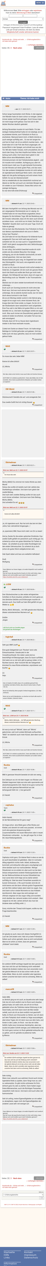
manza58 (10, 989)
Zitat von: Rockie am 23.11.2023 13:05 (16, 1053)
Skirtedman (11, 462)
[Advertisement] (23, 74)
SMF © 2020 (14, 1204)
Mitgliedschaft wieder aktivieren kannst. (23, 32)
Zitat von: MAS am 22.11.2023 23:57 (15, 470)
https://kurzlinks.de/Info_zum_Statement (15, 577)
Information (10, 1263)
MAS (8, 346)
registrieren (37, 10)
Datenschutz (31, 1257)
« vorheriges (31, 45)
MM (7, 106)
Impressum (30, 1255)
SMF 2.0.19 (7, 1204)
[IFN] (4, 349)
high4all (9, 637)
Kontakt (28, 1252)
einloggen (25, 10)
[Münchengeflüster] (4, 810)
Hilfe (6, 1255)
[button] (40, 3)
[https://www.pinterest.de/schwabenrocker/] (4, 587)
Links (7, 1257)
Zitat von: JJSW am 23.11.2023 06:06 (15, 716)
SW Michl (10, 389)
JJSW (8, 584)
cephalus (10, 805)
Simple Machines (23, 1204)
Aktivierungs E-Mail (24, 13)
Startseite (9, 1252)
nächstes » (40, 45)
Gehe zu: (41, 1192)
